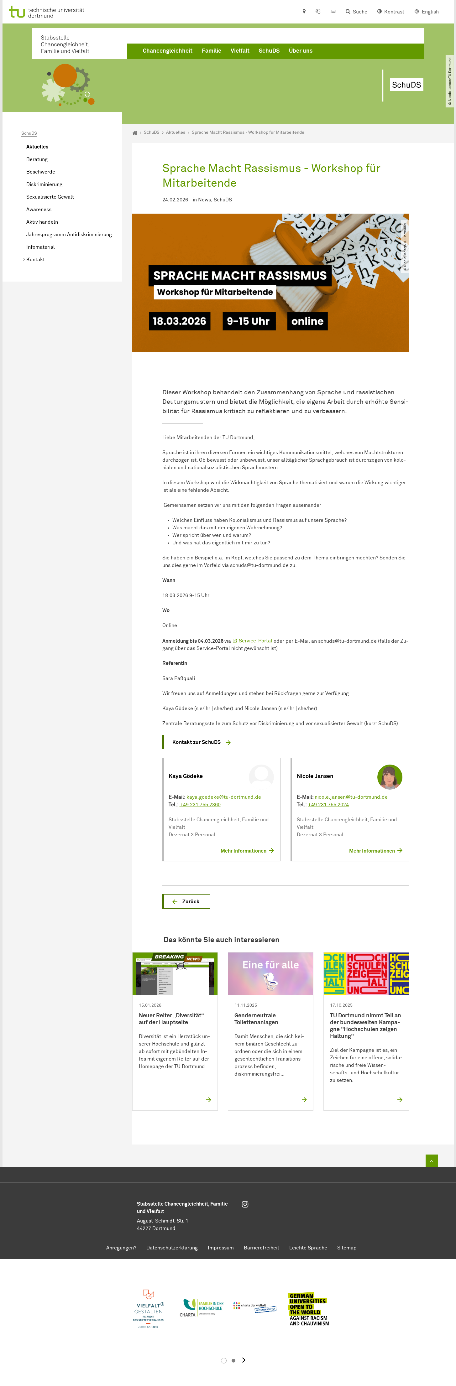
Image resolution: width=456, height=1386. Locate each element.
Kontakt (35, 259)
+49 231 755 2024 (328, 804)
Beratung (37, 159)
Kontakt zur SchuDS (196, 742)
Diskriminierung (44, 184)
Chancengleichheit (167, 51)
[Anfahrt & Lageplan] (304, 11)
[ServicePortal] (318, 11)
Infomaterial (40, 247)
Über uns (300, 51)
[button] (186, 901)
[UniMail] (333, 11)
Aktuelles (37, 146)
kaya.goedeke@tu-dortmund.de (223, 797)
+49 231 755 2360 (200, 804)
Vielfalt (240, 51)
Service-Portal (255, 640)
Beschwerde (40, 171)
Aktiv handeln (42, 222)
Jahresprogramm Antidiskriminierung (69, 234)
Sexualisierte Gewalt (50, 197)
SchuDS (269, 51)
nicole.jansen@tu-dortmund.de (351, 797)
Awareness (38, 209)
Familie (211, 51)
